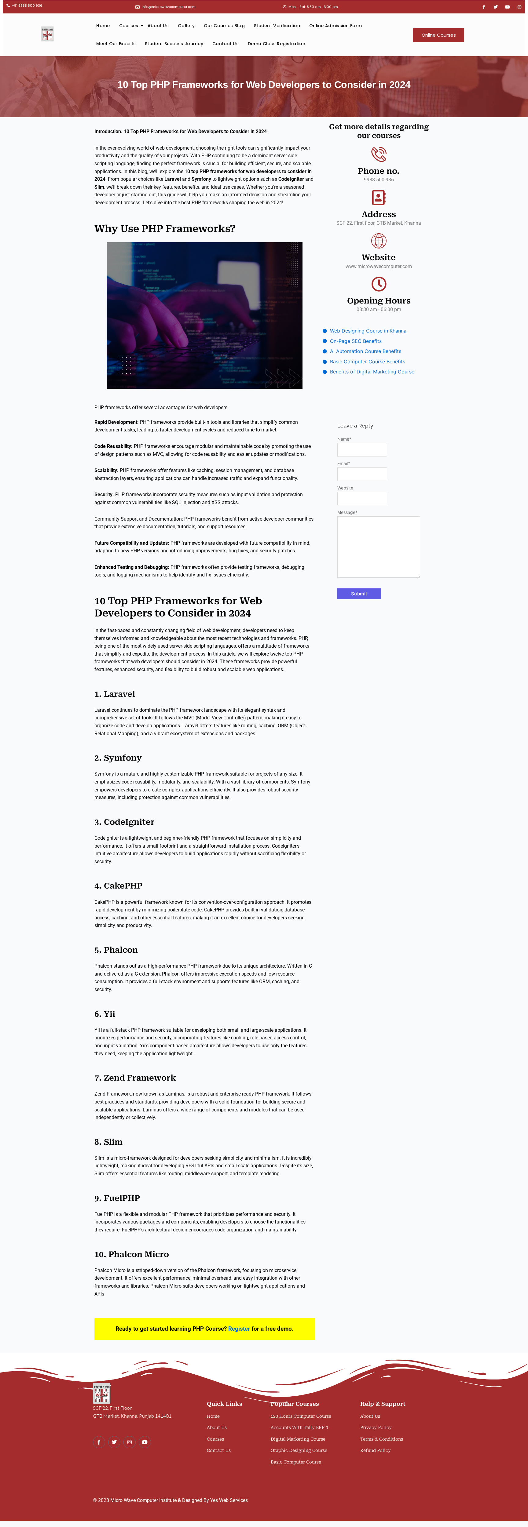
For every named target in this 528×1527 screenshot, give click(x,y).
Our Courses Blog (224, 26)
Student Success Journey (174, 44)
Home (103, 26)
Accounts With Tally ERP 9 (299, 1427)
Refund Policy (375, 1450)
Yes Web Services (229, 1500)
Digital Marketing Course (298, 1439)
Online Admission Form (335, 26)
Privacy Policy (376, 1427)
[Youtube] (145, 1442)
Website (345, 487)
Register (239, 1328)
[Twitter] (114, 1442)
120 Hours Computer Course (301, 1416)
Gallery (186, 26)
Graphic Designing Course (299, 1450)
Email (343, 463)
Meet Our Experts (116, 44)
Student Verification (277, 26)
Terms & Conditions (381, 1439)
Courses (128, 26)
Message (347, 512)
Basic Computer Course (296, 1462)
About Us (158, 26)
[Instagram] (129, 1442)
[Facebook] (99, 1442)
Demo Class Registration (276, 44)
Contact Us (225, 44)
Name (344, 439)
